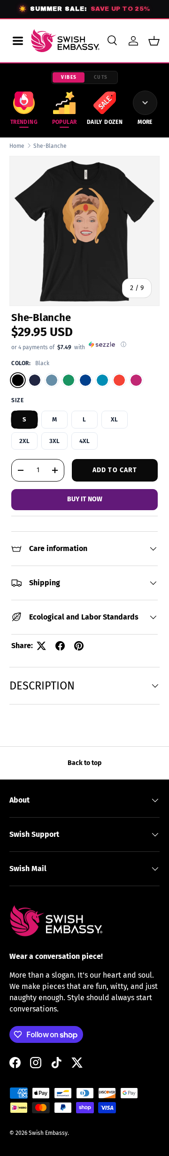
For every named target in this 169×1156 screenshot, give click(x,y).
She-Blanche (50, 146)
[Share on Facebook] (60, 645)
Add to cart (114, 470)
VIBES (69, 77)
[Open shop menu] (17, 40)
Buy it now (84, 499)
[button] (154, 41)
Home (16, 146)
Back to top (84, 763)
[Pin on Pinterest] (78, 645)
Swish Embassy (48, 1133)
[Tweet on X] (41, 645)
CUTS (101, 77)
